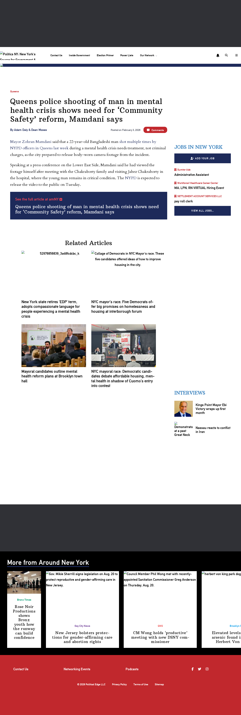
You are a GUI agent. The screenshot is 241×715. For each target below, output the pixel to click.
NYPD (131, 178)
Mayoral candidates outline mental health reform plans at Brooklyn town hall (51, 376)
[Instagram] (208, 669)
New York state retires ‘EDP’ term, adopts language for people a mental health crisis (50, 309)
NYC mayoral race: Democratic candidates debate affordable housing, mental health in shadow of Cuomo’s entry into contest (123, 378)
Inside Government (79, 55)
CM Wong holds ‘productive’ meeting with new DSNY (160, 637)
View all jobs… (202, 210)
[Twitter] (200, 669)
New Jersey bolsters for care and (82, 637)
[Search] (227, 55)
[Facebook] (192, 669)
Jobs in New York (198, 147)
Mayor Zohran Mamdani (30, 141)
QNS (160, 625)
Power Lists (126, 55)
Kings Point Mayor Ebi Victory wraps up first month (211, 409)
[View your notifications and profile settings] (218, 55)
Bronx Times (24, 599)
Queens (14, 91)
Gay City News (82, 625)
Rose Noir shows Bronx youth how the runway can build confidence (24, 622)
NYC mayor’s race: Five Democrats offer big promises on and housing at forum (123, 306)
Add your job (205, 158)
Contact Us (56, 55)
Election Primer (105, 55)
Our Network (147, 55)
